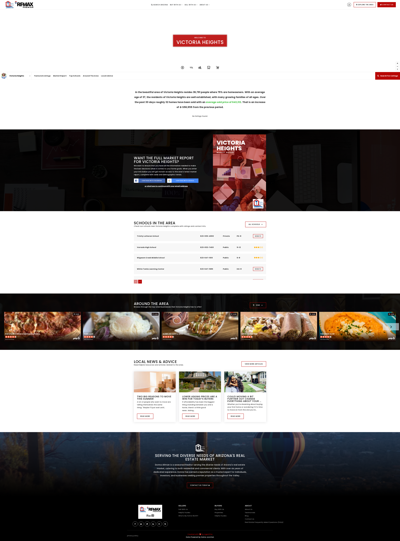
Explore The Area (365, 5)
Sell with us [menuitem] (190, 5)
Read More (145, 416)
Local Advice (107, 76)
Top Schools (74, 76)
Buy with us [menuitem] (175, 5)
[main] (200, 220)
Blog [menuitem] (246, 516)
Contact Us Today (199, 485)
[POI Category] (182, 67)
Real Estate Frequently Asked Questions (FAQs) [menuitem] (264, 522)
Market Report (60, 76)
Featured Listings (42, 76)
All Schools (254, 224)
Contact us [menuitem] (249, 519)
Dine (258, 305)
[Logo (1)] (150, 511)
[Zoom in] (397, 63)
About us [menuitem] (204, 5)
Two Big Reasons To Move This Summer (154, 397)
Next (391, 326)
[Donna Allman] (4, 76)
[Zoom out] (397, 66)
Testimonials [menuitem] (250, 512)
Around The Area (91, 76)
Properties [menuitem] (219, 512)
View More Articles (254, 364)
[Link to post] (155, 381)
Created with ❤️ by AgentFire (200, 534)
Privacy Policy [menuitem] (132, 536)
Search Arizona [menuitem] (160, 5)
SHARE (77, 314)
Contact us (387, 5)
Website (258, 236)
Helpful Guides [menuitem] (184, 512)
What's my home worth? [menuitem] (188, 516)
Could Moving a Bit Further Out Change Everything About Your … (244, 399)
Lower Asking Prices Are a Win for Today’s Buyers (199, 397)
